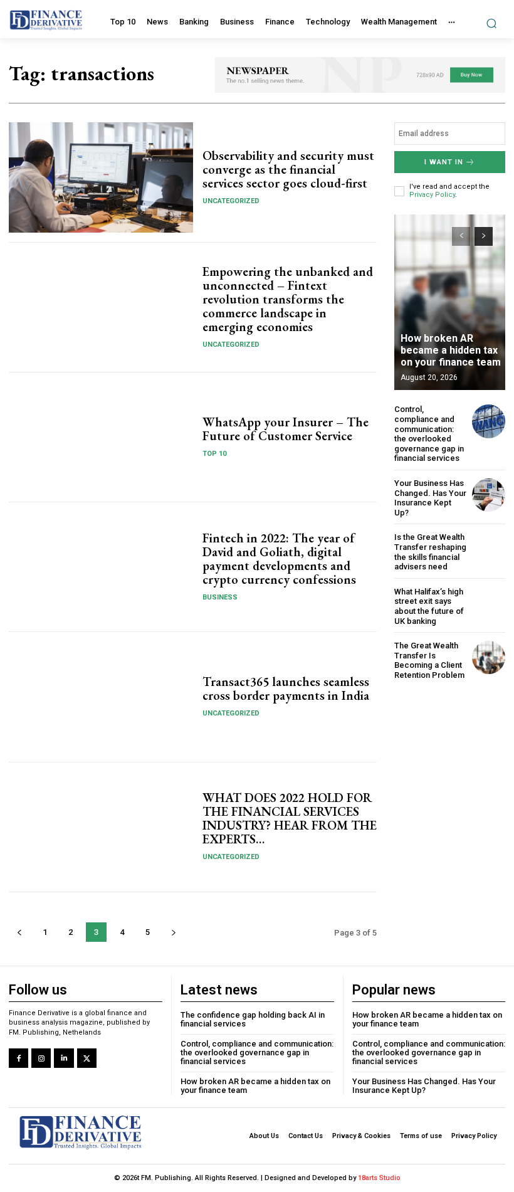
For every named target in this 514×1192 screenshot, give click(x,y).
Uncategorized (231, 201)
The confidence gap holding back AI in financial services (253, 1019)
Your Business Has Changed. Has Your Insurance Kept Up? (430, 497)
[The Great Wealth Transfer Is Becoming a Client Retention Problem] (488, 657)
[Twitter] (87, 1058)
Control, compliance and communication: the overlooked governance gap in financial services (429, 433)
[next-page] (173, 932)
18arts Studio (379, 1178)
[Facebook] (18, 1058)
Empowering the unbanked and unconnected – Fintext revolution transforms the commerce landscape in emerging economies (287, 299)
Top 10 (214, 454)
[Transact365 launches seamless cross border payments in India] (101, 696)
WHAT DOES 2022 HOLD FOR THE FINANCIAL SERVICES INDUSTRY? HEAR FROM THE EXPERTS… (289, 818)
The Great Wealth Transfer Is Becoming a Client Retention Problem (429, 660)
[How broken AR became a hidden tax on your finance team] (449, 302)
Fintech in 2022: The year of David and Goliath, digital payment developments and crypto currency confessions (279, 559)
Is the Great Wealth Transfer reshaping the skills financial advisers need (430, 551)
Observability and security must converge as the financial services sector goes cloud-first (288, 169)
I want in (443, 162)
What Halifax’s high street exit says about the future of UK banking (429, 606)
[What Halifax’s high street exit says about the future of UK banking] (488, 603)
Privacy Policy (432, 195)
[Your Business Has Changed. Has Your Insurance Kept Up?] (488, 495)
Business (220, 597)
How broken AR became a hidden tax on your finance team (451, 350)
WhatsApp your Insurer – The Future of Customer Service (285, 429)
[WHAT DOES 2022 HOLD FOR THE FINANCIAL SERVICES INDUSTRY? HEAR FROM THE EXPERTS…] (101, 827)
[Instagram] (41, 1058)
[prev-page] (19, 932)
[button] (491, 22)
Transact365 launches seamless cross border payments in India (285, 688)
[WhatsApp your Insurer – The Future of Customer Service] (101, 437)
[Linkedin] (63, 1058)
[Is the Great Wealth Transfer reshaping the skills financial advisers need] (488, 549)
